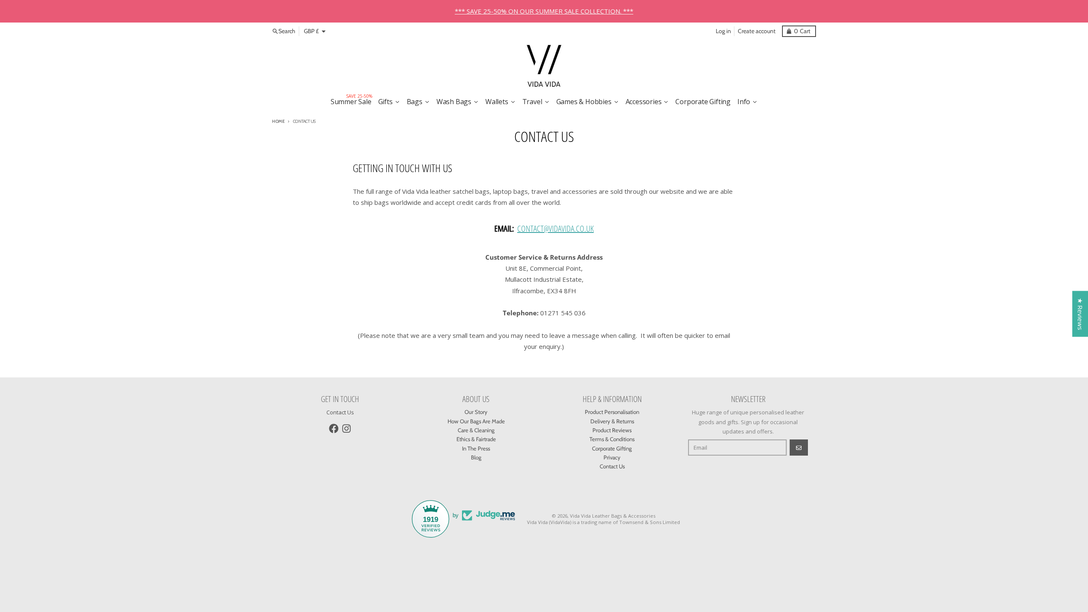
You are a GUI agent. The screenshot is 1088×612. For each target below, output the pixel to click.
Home (278, 121)
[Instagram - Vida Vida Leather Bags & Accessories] (346, 429)
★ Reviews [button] (1080, 314)
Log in (723, 31)
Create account (757, 31)
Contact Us (340, 412)
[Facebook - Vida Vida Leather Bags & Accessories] (334, 429)
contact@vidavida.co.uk (555, 228)
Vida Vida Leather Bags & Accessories (612, 516)
